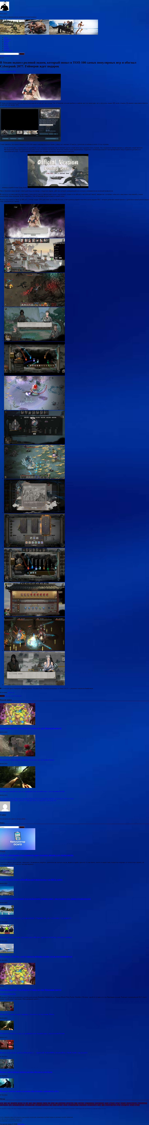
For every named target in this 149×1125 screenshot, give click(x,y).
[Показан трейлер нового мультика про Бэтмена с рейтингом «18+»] (7, 1087)
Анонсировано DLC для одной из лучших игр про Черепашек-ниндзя (30, 728)
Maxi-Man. (3, 13)
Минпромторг (4, 1105)
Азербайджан (70, 1103)
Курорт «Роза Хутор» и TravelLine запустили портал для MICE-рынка (31, 879)
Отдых (55, 1105)
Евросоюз (112, 1103)
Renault (45, 1103)
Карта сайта (8, 50)
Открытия (60, 1105)
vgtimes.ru (11, 692)
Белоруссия (81, 1103)
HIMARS (20, 1103)
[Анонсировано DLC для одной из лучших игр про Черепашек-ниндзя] (17, 724)
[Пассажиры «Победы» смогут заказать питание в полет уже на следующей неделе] (7, 952)
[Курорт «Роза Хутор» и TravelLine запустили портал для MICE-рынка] (7, 875)
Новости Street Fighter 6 (42, 1105)
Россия (99, 1105)
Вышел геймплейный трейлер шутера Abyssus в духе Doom (26, 1072)
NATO (34, 1103)
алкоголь (132, 1105)
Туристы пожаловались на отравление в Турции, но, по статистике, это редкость (35, 918)
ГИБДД (107, 1103)
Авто (6, 37)
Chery (5, 1103)
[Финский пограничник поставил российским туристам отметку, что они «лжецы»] (7, 933)
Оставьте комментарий (8, 71)
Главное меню (5, 56)
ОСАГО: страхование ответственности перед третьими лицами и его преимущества (36, 855)
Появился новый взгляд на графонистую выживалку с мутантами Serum (32, 791)
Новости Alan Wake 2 (18, 1105)
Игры (6, 43)
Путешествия (83, 1105)
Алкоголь (7, 39)
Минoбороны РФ (142, 1103)
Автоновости (62, 1103)
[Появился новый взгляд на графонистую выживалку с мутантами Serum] (17, 787)
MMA (30, 1103)
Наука (6, 45)
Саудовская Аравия (110, 1105)
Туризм (6, 48)
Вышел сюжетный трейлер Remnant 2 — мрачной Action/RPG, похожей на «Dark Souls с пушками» (44, 1053)
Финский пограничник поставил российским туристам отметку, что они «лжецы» (36, 937)
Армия (6, 41)
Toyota (53, 1103)
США (103, 1105)
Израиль (117, 1103)
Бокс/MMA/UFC (89, 1103)
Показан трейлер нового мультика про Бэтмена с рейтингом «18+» (29, 1091)
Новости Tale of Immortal (13, 696)
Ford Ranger (13, 1103)
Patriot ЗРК (39, 1103)
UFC (56, 1103)
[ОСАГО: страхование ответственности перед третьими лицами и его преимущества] (17, 849)
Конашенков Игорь (131, 1103)
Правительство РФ (73, 1105)
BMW (1, 1103)
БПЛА (76, 1103)
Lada (26, 1103)
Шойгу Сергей (125, 1105)
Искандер (123, 1103)
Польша (65, 1105)
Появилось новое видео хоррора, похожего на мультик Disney (27, 760)
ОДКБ (51, 1105)
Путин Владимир (92, 1105)
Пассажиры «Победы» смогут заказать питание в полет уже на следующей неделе (36, 956)
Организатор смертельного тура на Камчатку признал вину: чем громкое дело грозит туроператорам (45, 899)
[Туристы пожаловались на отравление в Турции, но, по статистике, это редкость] (7, 914)
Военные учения (99, 1103)
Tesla (49, 1103)
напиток (137, 1105)
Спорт (6, 46)
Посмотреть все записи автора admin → (13, 819)
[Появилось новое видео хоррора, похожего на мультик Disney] (17, 756)
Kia (24, 1103)
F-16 (9, 1103)
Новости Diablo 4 (30, 1105)
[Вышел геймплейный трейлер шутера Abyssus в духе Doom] (7, 1068)
